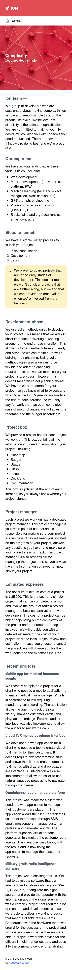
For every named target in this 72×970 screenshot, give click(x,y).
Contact (16, 21)
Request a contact (19, 962)
